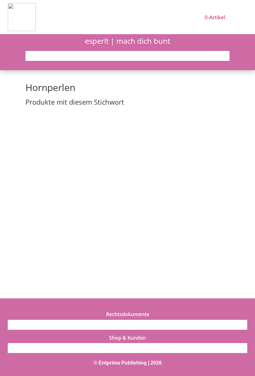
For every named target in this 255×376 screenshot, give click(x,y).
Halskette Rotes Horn (53, 249)
